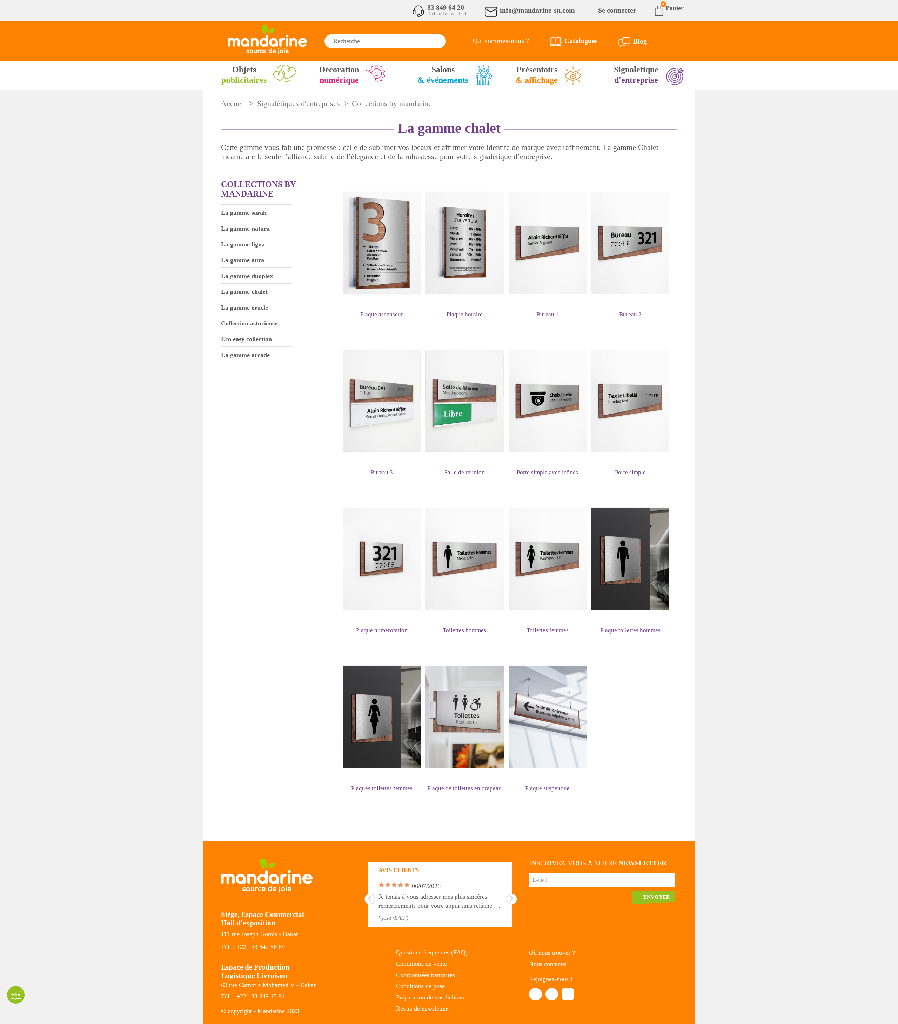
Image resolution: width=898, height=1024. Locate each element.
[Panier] (653, 10)
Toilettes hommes (464, 630)
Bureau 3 (381, 472)
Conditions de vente (421, 963)
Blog (640, 41)
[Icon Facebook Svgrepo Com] (535, 994)
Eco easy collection (246, 339)
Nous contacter (548, 963)
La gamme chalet (244, 291)
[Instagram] (568, 994)
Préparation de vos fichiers (430, 997)
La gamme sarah (244, 212)
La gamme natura (245, 228)
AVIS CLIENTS (398, 870)
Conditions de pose (420, 986)
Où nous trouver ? (552, 952)
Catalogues (581, 41)
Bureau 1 (547, 314)
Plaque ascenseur (381, 314)
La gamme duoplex (247, 275)
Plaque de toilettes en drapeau (464, 788)
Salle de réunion (464, 472)
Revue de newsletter (422, 1008)
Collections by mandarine (258, 189)
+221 (243, 946)
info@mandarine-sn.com (537, 10)
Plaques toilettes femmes (382, 788)
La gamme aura (242, 260)
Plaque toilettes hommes (630, 630)
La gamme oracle (244, 307)
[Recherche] (439, 41)
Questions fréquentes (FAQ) (432, 952)
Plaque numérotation (382, 630)
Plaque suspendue (547, 788)
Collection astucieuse (249, 323)
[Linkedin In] (551, 994)
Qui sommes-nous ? (501, 41)
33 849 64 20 (445, 7)
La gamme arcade (245, 354)
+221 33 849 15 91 (260, 996)
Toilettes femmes (548, 630)
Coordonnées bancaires (425, 974)
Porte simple (630, 472)
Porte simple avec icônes (547, 472)
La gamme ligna (243, 244)
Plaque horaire (465, 314)
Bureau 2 (630, 314)
